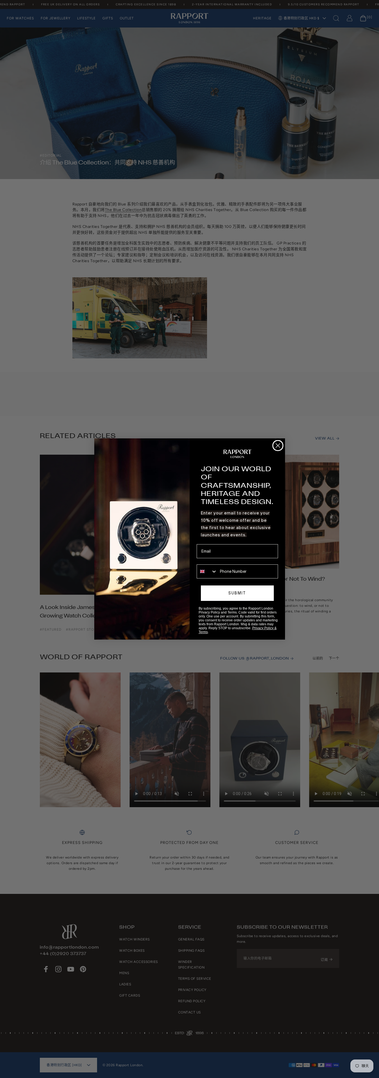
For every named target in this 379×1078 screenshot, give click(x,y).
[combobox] (207, 571)
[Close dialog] (278, 445)
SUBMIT (237, 593)
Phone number (210, 560)
